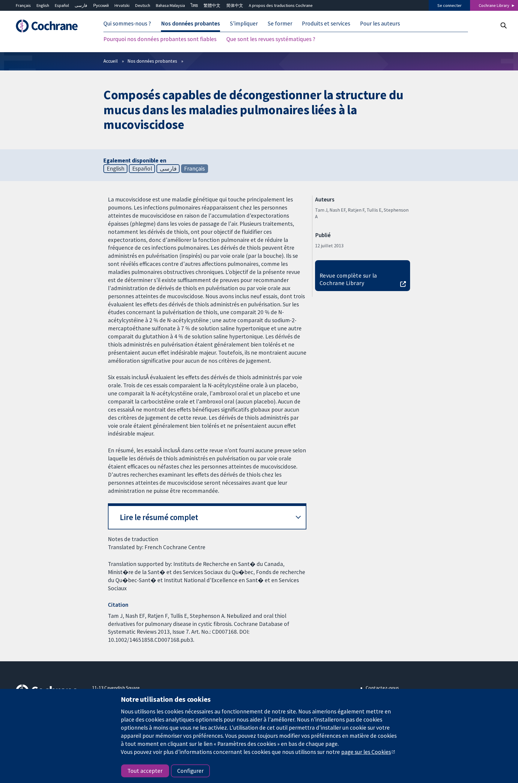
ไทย (194, 5)
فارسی (81, 5)
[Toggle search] (503, 25)
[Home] (49, 25)
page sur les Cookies (366, 751)
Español (62, 5)
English (43, 5)
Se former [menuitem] (280, 23)
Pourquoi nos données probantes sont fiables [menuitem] (159, 39)
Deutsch (142, 5)
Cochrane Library (494, 5)
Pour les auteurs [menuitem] (380, 23)
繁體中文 (212, 5)
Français (23, 5)
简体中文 (234, 5)
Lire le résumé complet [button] (159, 517)
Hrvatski (122, 5)
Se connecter (449, 5)
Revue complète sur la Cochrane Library (348, 279)
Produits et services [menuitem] (326, 23)
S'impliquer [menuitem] (244, 23)
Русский (101, 5)
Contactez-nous (382, 688)
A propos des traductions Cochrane (281, 5)
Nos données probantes (152, 61)
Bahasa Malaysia (170, 5)
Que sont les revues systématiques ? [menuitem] (270, 39)
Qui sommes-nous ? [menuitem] (127, 23)
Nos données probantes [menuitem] (190, 23)
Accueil (110, 61)
